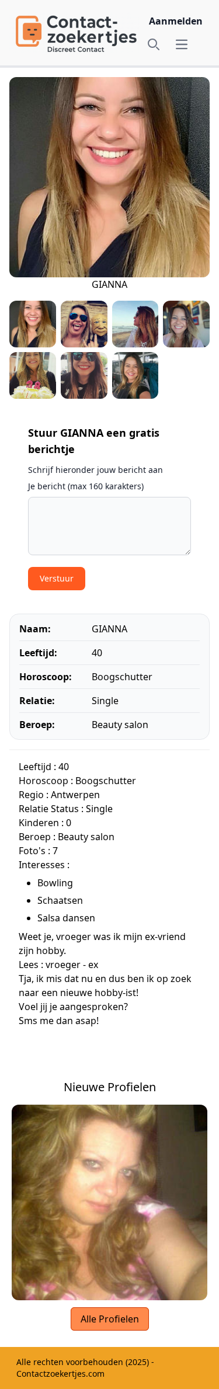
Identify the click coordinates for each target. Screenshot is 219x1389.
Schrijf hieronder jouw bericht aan (95, 469)
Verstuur (57, 578)
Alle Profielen (110, 1319)
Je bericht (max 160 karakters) (86, 486)
